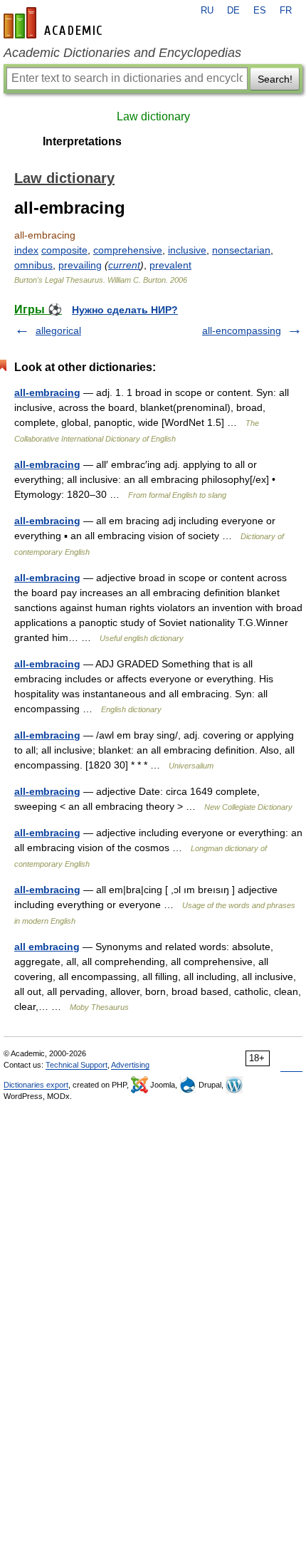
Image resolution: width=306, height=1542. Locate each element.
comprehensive (127, 250)
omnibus (33, 265)
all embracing (47, 946)
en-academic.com (55, 22)
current (124, 265)
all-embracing (47, 392)
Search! (275, 79)
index (26, 250)
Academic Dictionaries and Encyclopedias (122, 53)
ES (259, 11)
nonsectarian (241, 250)
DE (233, 11)
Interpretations (82, 141)
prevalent (170, 265)
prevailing (80, 265)
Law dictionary (153, 116)
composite (64, 250)
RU (207, 11)
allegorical (58, 330)
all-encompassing (241, 330)
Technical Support (76, 1065)
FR (286, 11)
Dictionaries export (36, 1084)
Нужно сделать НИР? (125, 310)
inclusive (187, 250)
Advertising (130, 1065)
